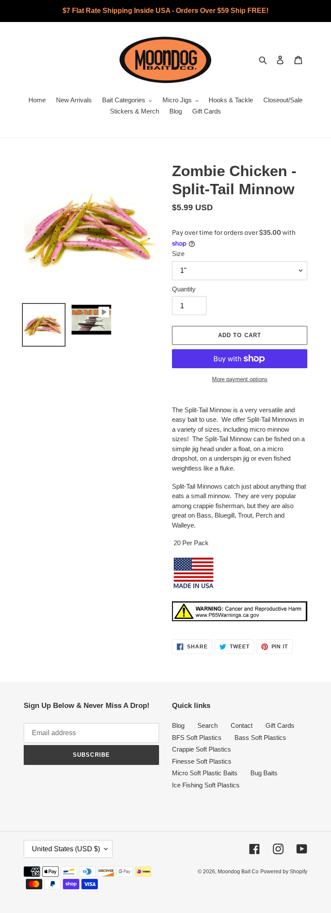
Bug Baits (264, 773)
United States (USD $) (66, 849)
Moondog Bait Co (238, 872)
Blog (178, 725)
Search (207, 725)
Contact (242, 725)
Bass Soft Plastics (260, 737)
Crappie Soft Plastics (201, 749)
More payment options (240, 379)
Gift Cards (279, 725)
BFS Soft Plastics (197, 737)
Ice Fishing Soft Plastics (206, 785)
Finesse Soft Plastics (201, 761)
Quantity (184, 289)
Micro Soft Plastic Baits (204, 773)
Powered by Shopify (283, 872)
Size (178, 253)
